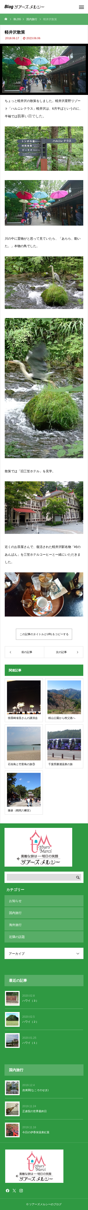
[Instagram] (21, 1190)
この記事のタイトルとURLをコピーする (44, 634)
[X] (14, 1190)
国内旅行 (15, 913)
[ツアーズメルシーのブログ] (24, 7)
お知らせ (15, 901)
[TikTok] (27, 1190)
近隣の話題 (17, 937)
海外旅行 (15, 925)
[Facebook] (7, 1190)
